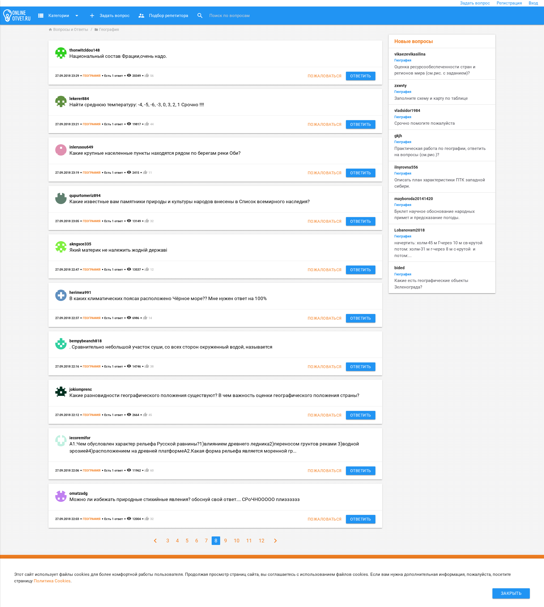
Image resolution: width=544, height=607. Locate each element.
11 (249, 541)
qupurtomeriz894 (85, 195)
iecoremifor (79, 438)
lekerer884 (79, 98)
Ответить (360, 76)
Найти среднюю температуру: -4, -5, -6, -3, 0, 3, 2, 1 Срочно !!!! (136, 104)
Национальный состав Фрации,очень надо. (118, 56)
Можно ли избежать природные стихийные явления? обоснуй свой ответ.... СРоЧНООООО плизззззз (184, 499)
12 (261, 541)
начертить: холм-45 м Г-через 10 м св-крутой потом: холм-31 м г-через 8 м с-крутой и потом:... (438, 249)
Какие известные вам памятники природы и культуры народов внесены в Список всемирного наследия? (189, 201)
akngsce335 (80, 244)
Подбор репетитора (163, 15)
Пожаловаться (325, 76)
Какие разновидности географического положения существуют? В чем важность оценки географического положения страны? (214, 395)
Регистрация (509, 3)
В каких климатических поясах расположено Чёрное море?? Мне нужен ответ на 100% (168, 298)
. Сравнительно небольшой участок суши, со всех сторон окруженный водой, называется (170, 347)
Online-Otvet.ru (16, 15)
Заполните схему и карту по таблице (431, 98)
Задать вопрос (475, 3)
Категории (58, 15)
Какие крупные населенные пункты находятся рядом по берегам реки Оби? (155, 153)
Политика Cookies (52, 580)
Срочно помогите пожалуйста (424, 123)
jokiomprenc (80, 389)
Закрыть (511, 593)
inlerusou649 (81, 147)
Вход (533, 3)
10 (236, 541)
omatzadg (78, 493)
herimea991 (80, 292)
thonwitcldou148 (84, 50)
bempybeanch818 (85, 341)
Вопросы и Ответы (68, 29)
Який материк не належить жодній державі (118, 250)
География (92, 76)
